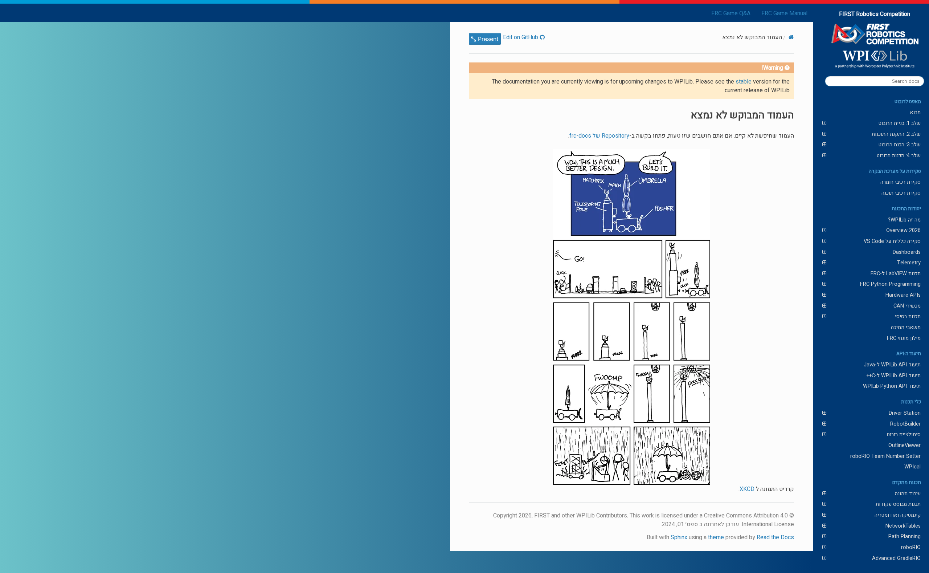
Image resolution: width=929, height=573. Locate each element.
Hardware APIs (903, 295)
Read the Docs (775, 537)
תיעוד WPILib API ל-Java (892, 365)
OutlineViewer (904, 445)
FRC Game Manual (784, 13)
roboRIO (911, 547)
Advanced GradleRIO (896, 558)
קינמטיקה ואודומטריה (898, 515)
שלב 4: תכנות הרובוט (899, 155)
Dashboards (907, 252)
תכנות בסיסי (908, 316)
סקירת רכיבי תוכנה (901, 193)
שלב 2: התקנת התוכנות (896, 134)
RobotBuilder (905, 424)
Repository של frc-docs (599, 135)
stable (744, 81)
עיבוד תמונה (908, 493)
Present (487, 38)
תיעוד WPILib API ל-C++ (894, 375)
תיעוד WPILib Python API (892, 386)
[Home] (791, 37)
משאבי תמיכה (906, 327)
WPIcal (912, 467)
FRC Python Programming (890, 284)
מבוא (915, 112)
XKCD (747, 489)
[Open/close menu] (824, 123)
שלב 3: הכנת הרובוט (900, 145)
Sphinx (679, 537)
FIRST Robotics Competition (874, 14)
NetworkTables (903, 526)
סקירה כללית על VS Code (892, 241)
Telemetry (909, 263)
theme (716, 537)
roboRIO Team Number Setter (885, 456)
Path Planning (904, 536)
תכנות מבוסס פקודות (898, 504)
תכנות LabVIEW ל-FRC (896, 273)
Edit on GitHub (521, 37)
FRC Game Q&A (730, 13)
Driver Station (905, 413)
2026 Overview (903, 230)
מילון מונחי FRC (904, 338)
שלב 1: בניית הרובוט (900, 123)
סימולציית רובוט (904, 434)
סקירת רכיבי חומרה (900, 182)
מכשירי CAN (907, 306)
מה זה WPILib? (904, 220)
